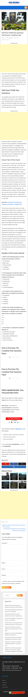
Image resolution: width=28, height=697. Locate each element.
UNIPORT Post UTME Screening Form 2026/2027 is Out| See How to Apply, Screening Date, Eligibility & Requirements (14, 649)
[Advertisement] (14, 58)
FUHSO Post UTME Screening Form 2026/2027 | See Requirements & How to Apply (13, 629)
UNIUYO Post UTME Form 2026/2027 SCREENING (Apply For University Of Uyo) (13, 643)
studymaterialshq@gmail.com (13, 670)
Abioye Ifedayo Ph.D (15, 37)
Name (4, 563)
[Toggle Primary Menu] (26, 7)
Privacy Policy (5, 687)
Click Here (18, 429)
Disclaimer (4, 684)
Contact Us (4, 682)
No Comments (6, 40)
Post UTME (5, 521)
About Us (4, 680)
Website (4, 575)
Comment (4, 543)
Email (3, 569)
